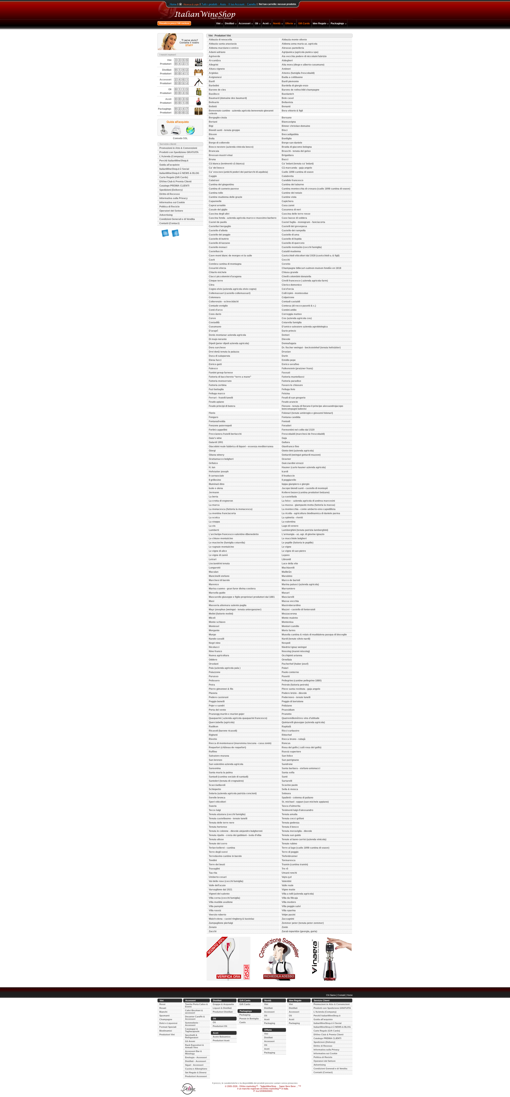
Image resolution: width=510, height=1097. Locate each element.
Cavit (212, 259)
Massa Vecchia (290, 601)
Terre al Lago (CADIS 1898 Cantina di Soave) (305, 847)
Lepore (286, 555)
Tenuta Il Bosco (290, 826)
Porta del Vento (217, 709)
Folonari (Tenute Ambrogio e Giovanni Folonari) (307, 413)
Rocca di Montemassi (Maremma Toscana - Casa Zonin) (240, 743)
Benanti (286, 106)
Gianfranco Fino (290, 446)
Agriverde (214, 56)
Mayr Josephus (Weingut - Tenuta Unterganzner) (235, 609)
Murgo (212, 634)
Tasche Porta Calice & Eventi (196, 1005)
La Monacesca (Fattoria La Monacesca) (230, 509)
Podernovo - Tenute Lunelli (296, 697)
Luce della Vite (290, 563)
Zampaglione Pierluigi (221, 923)
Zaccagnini (288, 918)
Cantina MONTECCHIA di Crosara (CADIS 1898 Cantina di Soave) (316, 188)
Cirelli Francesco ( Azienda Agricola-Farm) (305, 280)
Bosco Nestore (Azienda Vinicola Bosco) (231, 147)
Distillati (229, 23)
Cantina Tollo (216, 192)
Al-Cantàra (215, 60)
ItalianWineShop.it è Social (174, 169)
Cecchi (286, 259)
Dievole (286, 339)
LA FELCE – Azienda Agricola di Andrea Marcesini (308, 500)
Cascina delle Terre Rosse (296, 213)
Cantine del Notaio (292, 192)
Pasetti (286, 676)
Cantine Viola (289, 197)
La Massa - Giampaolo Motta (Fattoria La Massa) (308, 505)
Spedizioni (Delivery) (171, 190)
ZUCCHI (212, 931)
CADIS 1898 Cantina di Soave (298, 172)
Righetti (213, 735)
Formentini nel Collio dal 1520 (298, 429)
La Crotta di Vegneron (221, 500)
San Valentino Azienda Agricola (226, 764)
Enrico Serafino (290, 364)
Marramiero (288, 588)
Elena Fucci (215, 360)
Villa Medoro (289, 902)
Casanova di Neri (291, 209)
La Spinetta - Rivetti (292, 517)
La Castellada (289, 496)
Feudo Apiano (216, 402)
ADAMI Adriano (217, 52)
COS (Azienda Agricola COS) (297, 318)
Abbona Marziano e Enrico (223, 48)
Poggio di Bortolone (292, 701)
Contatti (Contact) (169, 223)
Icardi (285, 471)
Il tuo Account (236, 4)
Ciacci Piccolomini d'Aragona (225, 276)
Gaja (284, 438)
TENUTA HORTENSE (218, 826)
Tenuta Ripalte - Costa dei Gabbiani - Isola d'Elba (235, 835)
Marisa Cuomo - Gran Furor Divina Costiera (232, 588)
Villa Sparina (289, 910)
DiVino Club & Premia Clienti (175, 181)
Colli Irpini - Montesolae (295, 293)
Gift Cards (304, 23)
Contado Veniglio (218, 305)
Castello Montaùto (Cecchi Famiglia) (302, 247)
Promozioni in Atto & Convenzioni (178, 148)
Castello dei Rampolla (294, 230)
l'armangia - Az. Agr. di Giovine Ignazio (303, 534)
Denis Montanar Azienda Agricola (227, 335)
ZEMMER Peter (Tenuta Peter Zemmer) (303, 923)
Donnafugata (289, 343)
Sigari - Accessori (194, 1065)
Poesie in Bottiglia (249, 1018)
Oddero (213, 659)
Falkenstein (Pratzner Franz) (297, 368)
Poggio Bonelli (217, 701)
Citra (211, 284)
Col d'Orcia (288, 289)
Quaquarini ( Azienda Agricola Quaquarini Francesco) (238, 718)
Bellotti (213, 106)
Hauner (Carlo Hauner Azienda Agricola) (304, 467)
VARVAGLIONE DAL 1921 (220, 889)
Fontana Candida (291, 417)
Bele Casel (288, 98)
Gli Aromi (190, 1041)
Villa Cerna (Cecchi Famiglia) (224, 898)
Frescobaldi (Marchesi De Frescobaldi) (303, 434)
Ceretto (286, 264)
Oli (256, 23)
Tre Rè (285, 868)
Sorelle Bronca (217, 797)
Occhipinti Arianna (292, 655)
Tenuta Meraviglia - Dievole (297, 831)
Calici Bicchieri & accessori (194, 1011)
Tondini (213, 860)
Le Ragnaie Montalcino (221, 546)
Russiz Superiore (291, 751)
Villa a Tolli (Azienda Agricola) (298, 893)
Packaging (244, 1015)
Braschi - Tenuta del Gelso (296, 151)
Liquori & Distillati (222, 1008)
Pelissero (214, 680)
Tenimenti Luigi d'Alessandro (297, 810)
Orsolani (213, 663)
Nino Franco (215, 651)
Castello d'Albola (218, 230)
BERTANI (213, 121)
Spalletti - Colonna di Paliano (297, 797)
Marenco (214, 584)
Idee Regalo (319, 23)
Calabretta (288, 176)
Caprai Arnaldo (217, 205)
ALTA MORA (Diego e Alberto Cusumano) (303, 64)
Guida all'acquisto (169, 164)
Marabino (287, 576)
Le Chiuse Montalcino (221, 538)
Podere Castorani (218, 697)
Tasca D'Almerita (291, 806)
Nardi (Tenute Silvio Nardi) (296, 638)
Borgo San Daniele (292, 142)
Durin (285, 356)
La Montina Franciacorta (222, 513)
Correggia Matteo (292, 314)
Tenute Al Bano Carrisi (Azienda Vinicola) (304, 839)
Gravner (286, 459)
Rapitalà (286, 726)
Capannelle (215, 201)
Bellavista (287, 102)
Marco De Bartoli (291, 580)
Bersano (286, 117)
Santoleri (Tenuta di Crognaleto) (226, 781)
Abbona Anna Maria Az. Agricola (299, 43)
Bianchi (163, 1012)
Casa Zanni (288, 205)
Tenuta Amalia (289, 814)
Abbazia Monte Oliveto (294, 39)
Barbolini (214, 85)
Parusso (213, 676)
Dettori (285, 335)
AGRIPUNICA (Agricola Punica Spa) (300, 52)
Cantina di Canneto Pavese (224, 188)
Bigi (211, 126)
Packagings (337, 23)
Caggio (213, 176)
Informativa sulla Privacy (173, 198)
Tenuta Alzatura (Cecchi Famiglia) (227, 814)
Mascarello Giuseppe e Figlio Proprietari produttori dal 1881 (242, 597)
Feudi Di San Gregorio (293, 397)
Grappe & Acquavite (223, 1004)
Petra (212, 684)
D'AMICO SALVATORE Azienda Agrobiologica (305, 326)
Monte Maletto (290, 617)
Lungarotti (214, 567)
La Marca (214, 505)
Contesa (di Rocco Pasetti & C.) (299, 305)
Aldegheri (287, 60)
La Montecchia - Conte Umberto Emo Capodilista (308, 509)
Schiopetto (215, 789)
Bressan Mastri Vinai (220, 155)
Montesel (214, 626)
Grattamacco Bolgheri (221, 459)
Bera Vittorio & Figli (292, 110)
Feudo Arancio (290, 402)
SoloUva (286, 793)
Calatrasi (214, 180)
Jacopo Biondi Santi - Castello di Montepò (305, 488)
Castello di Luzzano (219, 243)
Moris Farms (288, 630)
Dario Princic (289, 330)
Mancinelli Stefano (219, 576)
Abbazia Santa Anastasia (223, 43)
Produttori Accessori (196, 1076)
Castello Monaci (218, 247)
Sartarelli (287, 781)
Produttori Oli (220, 1026)
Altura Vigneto (217, 68)
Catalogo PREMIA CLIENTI (174, 185)
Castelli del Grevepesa (294, 226)
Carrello (251, 4)
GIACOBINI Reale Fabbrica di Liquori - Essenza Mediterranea (241, 446)
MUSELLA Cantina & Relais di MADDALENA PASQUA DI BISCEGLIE (314, 634)
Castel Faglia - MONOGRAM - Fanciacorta (303, 222)
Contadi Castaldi (291, 301)
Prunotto (286, 714)
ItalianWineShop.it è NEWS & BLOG (179, 173)
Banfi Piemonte (290, 81)
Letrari (212, 559)
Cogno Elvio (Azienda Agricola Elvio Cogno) (232, 289)
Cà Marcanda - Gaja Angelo (297, 167)
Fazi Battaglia (216, 389)
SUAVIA (213, 806)
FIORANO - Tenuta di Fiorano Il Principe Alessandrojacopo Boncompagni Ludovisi (312, 407)
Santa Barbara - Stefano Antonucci (301, 768)
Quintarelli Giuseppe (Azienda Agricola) (303, 722)
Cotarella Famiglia (292, 322)
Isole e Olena (216, 488)
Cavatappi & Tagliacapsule (192, 1030)
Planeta (213, 693)
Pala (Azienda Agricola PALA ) (224, 668)
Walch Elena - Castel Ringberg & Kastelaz (231, 918)
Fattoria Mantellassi (293, 376)
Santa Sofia (288, 772)
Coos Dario (215, 314)
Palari (285, 668)
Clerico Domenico (292, 284)
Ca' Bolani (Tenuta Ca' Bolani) (298, 163)
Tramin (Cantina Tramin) (295, 864)
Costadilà (214, 322)
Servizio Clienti (322, 1000)
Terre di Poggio (290, 852)
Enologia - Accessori (196, 1057)
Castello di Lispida (292, 238)
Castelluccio (216, 251)
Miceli (212, 617)
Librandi (286, 559)
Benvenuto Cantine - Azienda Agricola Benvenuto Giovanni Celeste (241, 112)
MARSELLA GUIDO (217, 592)
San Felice (287, 755)
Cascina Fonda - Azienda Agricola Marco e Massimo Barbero (242, 218)
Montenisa (287, 622)
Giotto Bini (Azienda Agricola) (298, 450)
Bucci (285, 159)
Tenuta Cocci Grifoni (293, 818)
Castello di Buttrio (219, 238)
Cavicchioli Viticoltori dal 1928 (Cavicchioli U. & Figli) (310, 255)
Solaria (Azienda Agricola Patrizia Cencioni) (233, 793)
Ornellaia (287, 659)
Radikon (213, 726)
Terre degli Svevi (218, 852)
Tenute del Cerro (218, 843)
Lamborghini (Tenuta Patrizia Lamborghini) (305, 530)
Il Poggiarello (289, 480)
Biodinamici (165, 1031)
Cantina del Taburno (293, 184)
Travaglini (214, 868)
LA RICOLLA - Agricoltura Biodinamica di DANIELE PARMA (311, 513)
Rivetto (213, 739)
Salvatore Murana (219, 755)
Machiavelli (288, 567)
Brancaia (214, 151)
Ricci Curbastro (290, 730)
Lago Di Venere (290, 526)
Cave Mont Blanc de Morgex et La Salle (230, 255)
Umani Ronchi (289, 872)
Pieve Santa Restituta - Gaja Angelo (301, 689)
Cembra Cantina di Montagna (225, 264)
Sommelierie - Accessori (192, 1024)
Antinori (286, 68)
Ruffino (213, 751)
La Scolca (214, 517)
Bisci (284, 130)
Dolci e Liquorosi (168, 1023)
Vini (218, 23)
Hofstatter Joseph (219, 471)
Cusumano (215, 326)
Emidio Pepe (289, 360)
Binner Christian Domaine (296, 126)
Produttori (165, 64)
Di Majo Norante (218, 339)
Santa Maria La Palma (221, 772)
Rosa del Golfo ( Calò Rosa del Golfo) (301, 747)
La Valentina (288, 521)
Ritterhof (287, 735)
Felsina (286, 393)
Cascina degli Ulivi (219, 213)
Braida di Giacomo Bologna (297, 147)
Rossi (162, 1004)
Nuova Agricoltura (219, 655)
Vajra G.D (286, 877)
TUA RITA (213, 872)
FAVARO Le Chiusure (292, 385)
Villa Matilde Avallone (221, 902)
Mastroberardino (291, 605)
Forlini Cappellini (218, 429)
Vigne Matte (288, 889)
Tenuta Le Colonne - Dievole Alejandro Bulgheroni (235, 831)
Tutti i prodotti (209, 4)
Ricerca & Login (191, 4)
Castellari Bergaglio (220, 226)
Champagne (165, 1019)
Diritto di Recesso (169, 194)
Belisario (214, 102)
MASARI (285, 592)
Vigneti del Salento (219, 893)
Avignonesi (215, 77)
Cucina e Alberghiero (196, 1069)
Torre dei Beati (217, 864)
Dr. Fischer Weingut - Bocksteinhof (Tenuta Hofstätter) (311, 347)
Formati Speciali (167, 1027)
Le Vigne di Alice (218, 551)
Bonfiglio (287, 138)
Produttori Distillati (223, 1012)
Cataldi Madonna (291, 251)
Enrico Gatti (215, 364)
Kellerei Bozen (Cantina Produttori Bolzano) (306, 492)
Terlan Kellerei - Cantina (222, 847)
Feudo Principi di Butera (222, 406)
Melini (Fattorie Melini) (221, 613)
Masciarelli (288, 597)
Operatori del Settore (171, 210)
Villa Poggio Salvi (291, 906)
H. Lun (212, 467)
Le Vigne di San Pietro (294, 551)
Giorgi (212, 450)
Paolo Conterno (290, 672)
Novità (276, 23)
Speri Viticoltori (217, 801)
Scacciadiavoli (217, 785)
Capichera (287, 201)
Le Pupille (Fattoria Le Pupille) (297, 542)
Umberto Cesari (218, 877)
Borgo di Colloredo (219, 142)
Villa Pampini (216, 906)
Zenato (213, 927)
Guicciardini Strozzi (292, 463)
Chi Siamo (331, 995)
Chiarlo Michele (218, 272)
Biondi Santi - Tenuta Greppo (224, 130)
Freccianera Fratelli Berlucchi (225, 434)
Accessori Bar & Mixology (193, 1052)
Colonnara (215, 297)
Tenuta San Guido (291, 835)
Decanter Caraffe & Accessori (195, 1017)
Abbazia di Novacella (220, 39)
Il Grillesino (215, 480)
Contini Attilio (289, 310)
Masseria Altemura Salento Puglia (227, 605)
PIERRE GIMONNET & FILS (221, 689)
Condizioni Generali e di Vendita (177, 219)
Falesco (213, 368)
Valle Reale (287, 885)
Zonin (285, 927)
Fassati (286, 372)
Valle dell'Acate (217, 885)
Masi (211, 601)
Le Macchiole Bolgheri (294, 538)
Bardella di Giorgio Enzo (295, 85)
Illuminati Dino (216, 484)
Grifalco (213, 463)
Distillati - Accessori (195, 1061)
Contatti (341, 995)
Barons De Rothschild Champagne (300, 89)
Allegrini (213, 64)
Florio (212, 413)
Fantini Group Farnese (221, 372)
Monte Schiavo (217, 622)
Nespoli (286, 643)
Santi (284, 776)
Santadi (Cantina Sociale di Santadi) (228, 776)
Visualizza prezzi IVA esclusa (174, 23)
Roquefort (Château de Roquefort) (227, 747)
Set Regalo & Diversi (195, 1072)
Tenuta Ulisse (216, 839)
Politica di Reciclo (169, 206)
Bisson (213, 134)
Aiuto (223, 4)
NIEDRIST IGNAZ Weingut (294, 647)
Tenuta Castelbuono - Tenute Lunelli (228, 818)
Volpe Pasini (288, 914)
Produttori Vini (167, 1034)
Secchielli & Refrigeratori (191, 1036)
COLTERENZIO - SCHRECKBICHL (223, 301)
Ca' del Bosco (216, 167)
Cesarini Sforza (217, 268)
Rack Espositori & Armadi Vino (194, 1046)
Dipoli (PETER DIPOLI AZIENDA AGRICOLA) (229, 343)
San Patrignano (290, 760)
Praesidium (288, 709)
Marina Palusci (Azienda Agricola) (300, 584)
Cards (242, 1022)
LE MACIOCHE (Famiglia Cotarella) (227, 542)
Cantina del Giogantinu (221, 184)
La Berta (213, 496)
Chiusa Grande (290, 272)
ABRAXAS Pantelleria (293, 48)
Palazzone (214, 672)
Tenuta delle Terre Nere (221, 822)
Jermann (214, 492)
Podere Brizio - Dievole (294, 693)
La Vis (212, 526)
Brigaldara (288, 155)
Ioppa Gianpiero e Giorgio (295, 484)
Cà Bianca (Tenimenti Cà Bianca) (226, 163)
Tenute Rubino (289, 843)
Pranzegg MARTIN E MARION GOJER (226, 714)
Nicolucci (214, 647)
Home (173, 4)
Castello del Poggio (219, 234)
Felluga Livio (288, 389)
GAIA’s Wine (215, 438)
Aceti (266, 23)
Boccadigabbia (290, 134)
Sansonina (215, 768)
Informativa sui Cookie (172, 202)
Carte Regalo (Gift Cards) (173, 177)
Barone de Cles (217, 89)
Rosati (162, 1008)
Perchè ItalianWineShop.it (173, 160)
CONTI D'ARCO (216, 310)
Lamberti (214, 530)
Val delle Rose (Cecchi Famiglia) (226, 881)
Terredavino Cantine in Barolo (225, 856)
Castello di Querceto (293, 243)
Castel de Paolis (218, 222)
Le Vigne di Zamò (218, 555)
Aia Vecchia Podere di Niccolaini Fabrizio (304, 56)
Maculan (213, 571)
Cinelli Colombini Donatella (296, 276)
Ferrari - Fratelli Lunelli (221, 397)
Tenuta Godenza (290, 822)
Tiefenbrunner (290, 856)
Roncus (286, 743)
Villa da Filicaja (290, 898)
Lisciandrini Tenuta (219, 563)
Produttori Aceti (221, 1040)
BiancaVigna (289, 121)
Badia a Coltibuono (292, 77)
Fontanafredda (217, 421)
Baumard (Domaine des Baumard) (228, 98)
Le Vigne (286, 546)
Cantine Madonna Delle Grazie (225, 197)
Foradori (286, 425)
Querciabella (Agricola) (221, 722)
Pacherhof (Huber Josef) (295, 663)
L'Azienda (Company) (171, 156)
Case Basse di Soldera (294, 218)
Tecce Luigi (215, 810)
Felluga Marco (217, 393)
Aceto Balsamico (221, 1036)
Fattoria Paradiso (291, 381)
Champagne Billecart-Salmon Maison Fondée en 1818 (311, 268)
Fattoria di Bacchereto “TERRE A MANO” (230, 376)
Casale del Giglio (218, 209)
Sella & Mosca (290, 789)
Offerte (289, 23)
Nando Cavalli (216, 638)
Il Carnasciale (216, 475)
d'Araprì (213, 330)
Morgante (214, 630)
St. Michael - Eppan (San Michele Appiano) (305, 801)
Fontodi (286, 421)
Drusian (286, 351)
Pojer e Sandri (217, 705)
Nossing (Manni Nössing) (296, 651)
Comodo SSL (180, 138)
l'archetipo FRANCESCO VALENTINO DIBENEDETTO (234, 534)
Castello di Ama (290, 234)
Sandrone (287, 764)
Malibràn (286, 571)
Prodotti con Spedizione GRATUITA (179, 152)
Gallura (286, 442)
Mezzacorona (289, 613)
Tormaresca (288, 860)
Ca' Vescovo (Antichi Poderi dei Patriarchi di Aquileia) (238, 172)
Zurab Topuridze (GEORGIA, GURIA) (299, 931)
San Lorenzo (215, 760)
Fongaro (213, 417)
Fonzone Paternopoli (220, 425)
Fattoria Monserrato (220, 381)
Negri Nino (214, 643)
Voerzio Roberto (217, 914)
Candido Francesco (292, 180)
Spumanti (164, 1015)
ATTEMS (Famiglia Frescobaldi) (298, 73)
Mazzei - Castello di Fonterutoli (298, 609)
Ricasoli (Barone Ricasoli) (223, 730)
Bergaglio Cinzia (218, 117)
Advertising (166, 215)
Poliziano (287, 705)
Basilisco (214, 94)
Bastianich (288, 94)
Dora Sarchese (217, 347)
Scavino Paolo (290, 785)
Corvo (212, 318)
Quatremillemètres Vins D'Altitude (300, 718)
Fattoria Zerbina (218, 385)
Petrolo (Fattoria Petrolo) (295, 684)
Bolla (212, 138)
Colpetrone (288, 297)
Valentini (286, 881)
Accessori (244, 23)
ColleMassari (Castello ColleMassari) (229, 293)
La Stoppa (214, 521)
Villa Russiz (215, 910)
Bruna (212, 159)
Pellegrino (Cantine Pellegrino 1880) (302, 680)
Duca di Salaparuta (219, 356)
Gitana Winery (216, 454)
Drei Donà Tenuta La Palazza (224, 351)
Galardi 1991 (216, 442)
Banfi (212, 81)
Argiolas (213, 73)
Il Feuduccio (288, 475)
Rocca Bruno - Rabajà (293, 739)
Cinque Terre (216, 280)
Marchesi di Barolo (219, 580)
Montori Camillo (290, 626)
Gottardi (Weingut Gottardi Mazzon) (301, 454)
